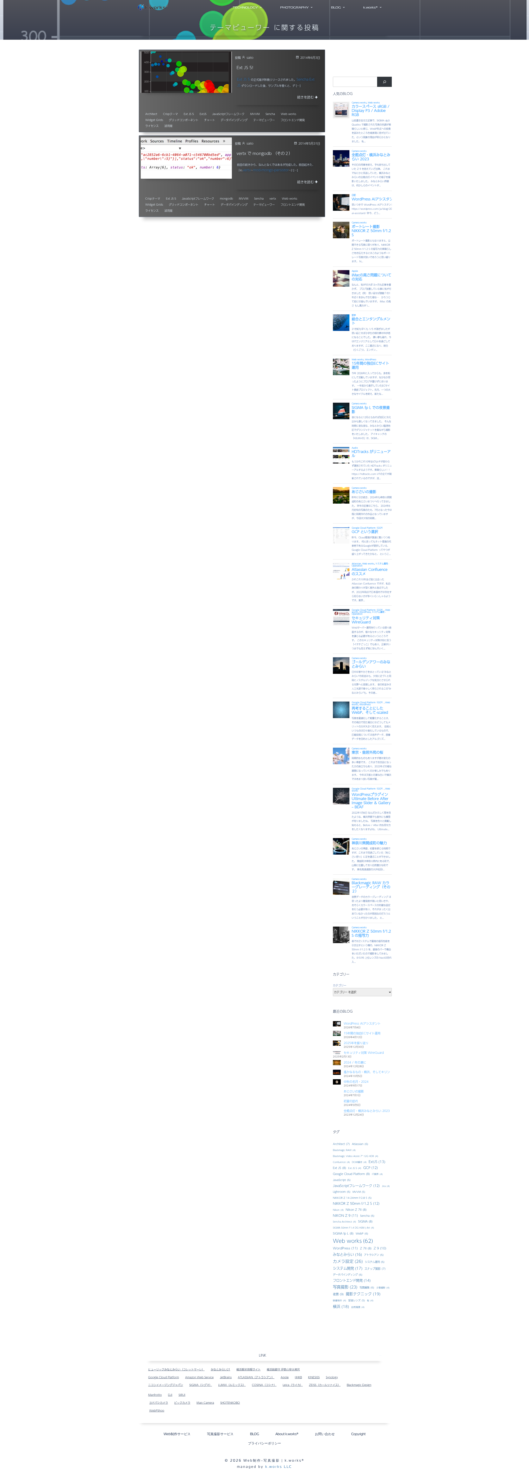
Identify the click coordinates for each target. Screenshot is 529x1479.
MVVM (255, 114)
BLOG (336, 7)
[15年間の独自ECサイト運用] (337, 1033)
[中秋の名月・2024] (337, 1081)
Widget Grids (154, 120)
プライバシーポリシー (264, 1443)
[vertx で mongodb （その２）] (186, 157)
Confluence (341, 1162)
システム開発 (347, 1268)
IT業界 (377, 1174)
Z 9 (380, 1248)
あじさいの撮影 (354, 1091)
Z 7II (366, 1248)
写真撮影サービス (220, 1434)
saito (250, 57)
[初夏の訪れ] (337, 1101)
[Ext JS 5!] (186, 71)
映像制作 (339, 1300)
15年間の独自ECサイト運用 (362, 1033)
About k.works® (286, 1434)
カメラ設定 (348, 1261)
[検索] (384, 82)
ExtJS (203, 114)
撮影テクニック (363, 1294)
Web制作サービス (177, 1434)
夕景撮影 (383, 1287)
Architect (151, 114)
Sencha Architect (344, 1221)
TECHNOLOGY (245, 7)
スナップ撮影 (375, 1268)
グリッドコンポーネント (183, 120)
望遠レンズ (356, 1300)
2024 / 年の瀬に (355, 1062)
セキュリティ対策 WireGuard (364, 1052)
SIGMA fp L (343, 1233)
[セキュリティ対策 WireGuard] (337, 1052)
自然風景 (358, 1307)
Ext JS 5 (243, 79)
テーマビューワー (264, 120)
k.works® (370, 7)
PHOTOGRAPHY (294, 7)
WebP (362, 1233)
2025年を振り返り (356, 1043)
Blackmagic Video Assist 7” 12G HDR (355, 1156)
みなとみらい (347, 1254)
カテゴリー (339, 985)
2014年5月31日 (309, 143)
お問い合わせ (325, 1434)
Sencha (303, 79)
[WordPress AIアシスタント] (337, 1023)
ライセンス (152, 126)
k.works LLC (278, 1467)
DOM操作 (359, 1162)
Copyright (358, 1434)
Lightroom (341, 1192)
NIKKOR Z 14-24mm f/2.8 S (352, 1198)
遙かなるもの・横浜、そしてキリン (367, 1071)
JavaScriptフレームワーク (228, 114)
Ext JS (339, 1168)
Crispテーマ (170, 114)
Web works (288, 114)
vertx (247, 169)
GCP (370, 1167)
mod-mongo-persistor (271, 169)
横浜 (341, 1306)
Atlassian (360, 1144)
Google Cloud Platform (351, 1174)
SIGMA (365, 1221)
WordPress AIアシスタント (362, 1023)
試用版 (168, 126)
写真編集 (367, 1287)
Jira (386, 1186)
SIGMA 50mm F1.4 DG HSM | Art (353, 1227)
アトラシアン (374, 1255)
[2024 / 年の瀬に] (337, 1062)
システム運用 (375, 1262)
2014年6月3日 (310, 57)
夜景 (338, 1294)
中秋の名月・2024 (356, 1081)
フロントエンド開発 (293, 120)
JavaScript (342, 1180)
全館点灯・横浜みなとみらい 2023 (367, 1110)
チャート (209, 120)
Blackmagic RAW (344, 1150)
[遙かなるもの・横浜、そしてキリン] (337, 1072)
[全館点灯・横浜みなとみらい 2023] (337, 1111)
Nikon (338, 1210)
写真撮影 (345, 1287)
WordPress (345, 1248)
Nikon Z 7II (356, 1209)
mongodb (226, 199)
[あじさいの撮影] (337, 1091)
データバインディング (234, 120)
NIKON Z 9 (345, 1215)
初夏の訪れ (351, 1101)
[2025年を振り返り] (337, 1043)
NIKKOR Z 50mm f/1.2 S (356, 1203)
